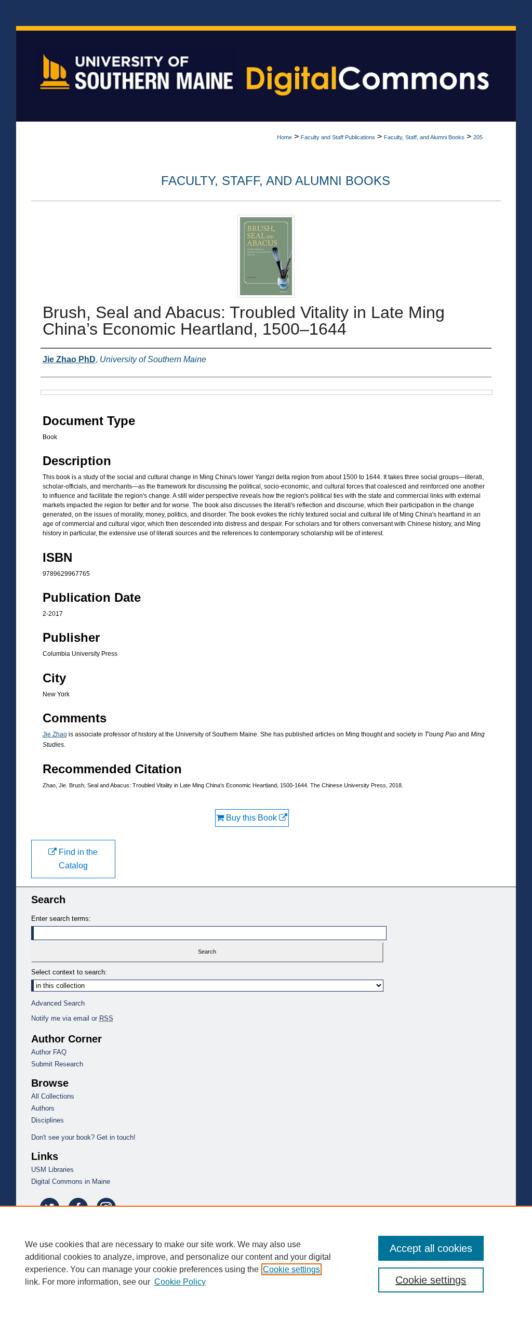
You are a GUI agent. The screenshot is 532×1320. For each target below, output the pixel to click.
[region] (266, 1263)
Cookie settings (291, 1269)
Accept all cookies (431, 1248)
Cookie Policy (180, 1281)
